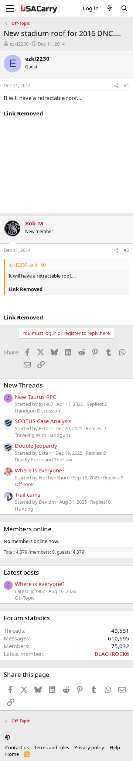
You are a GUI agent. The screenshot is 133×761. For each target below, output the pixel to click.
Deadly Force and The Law (43, 459)
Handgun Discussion (37, 410)
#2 (126, 250)
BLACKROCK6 (112, 653)
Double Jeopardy (36, 445)
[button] (7, 737)
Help (115, 747)
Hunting (24, 508)
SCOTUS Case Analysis (43, 421)
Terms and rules (51, 747)
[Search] (124, 8)
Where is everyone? (40, 470)
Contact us (17, 747)
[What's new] (109, 8)
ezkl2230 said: (23, 264)
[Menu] (10, 8)
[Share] (116, 86)
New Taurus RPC (35, 396)
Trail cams (27, 494)
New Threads (23, 385)
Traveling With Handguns (43, 435)
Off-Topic (24, 484)
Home (12, 754)
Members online (28, 529)
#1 (126, 85)
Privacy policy (89, 747)
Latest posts (21, 572)
